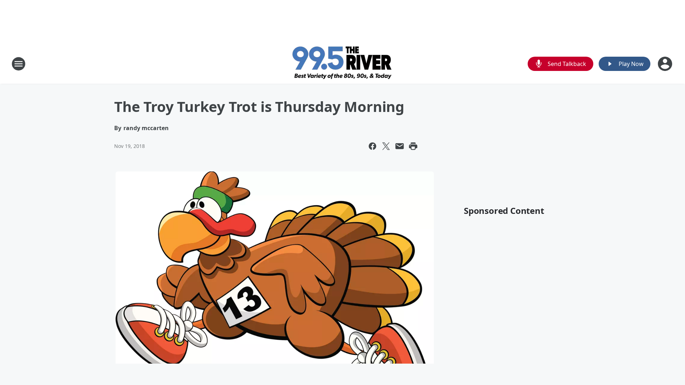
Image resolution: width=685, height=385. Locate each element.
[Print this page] (413, 146)
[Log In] (666, 64)
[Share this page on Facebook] (372, 146)
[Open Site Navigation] (18, 64)
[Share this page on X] (386, 146)
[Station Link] (342, 63)
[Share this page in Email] (400, 146)
